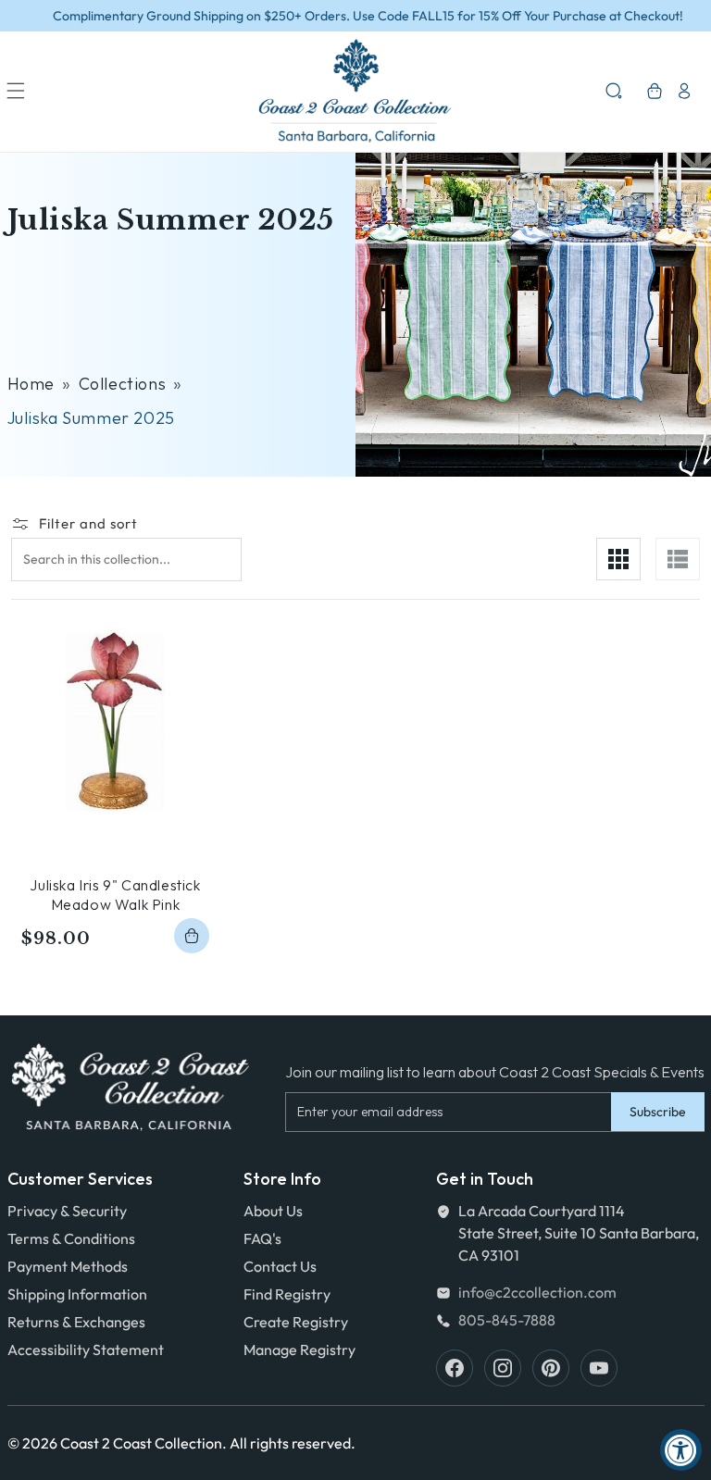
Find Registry (287, 1294)
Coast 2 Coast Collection (141, 1443)
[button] (15, 90)
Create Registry (295, 1321)
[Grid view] (618, 559)
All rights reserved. (293, 1443)
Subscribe (658, 1111)
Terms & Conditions (71, 1238)
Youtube (598, 1368)
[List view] (677, 559)
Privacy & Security (67, 1210)
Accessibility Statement (85, 1349)
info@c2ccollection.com (537, 1292)
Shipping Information (77, 1294)
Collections (123, 383)
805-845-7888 (506, 1320)
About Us (273, 1210)
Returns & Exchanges (76, 1321)
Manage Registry (299, 1349)
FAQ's (262, 1238)
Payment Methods (67, 1266)
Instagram (502, 1368)
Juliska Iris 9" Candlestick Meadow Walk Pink (115, 895)
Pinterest (550, 1368)
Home (31, 383)
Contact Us (280, 1266)
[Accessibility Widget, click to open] (681, 1450)
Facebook (454, 1368)
